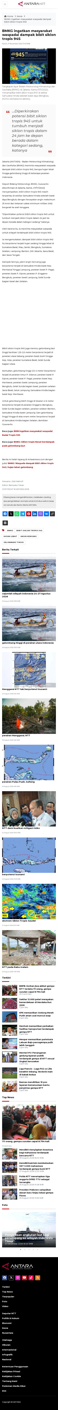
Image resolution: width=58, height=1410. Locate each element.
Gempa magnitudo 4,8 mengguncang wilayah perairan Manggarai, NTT (28, 734)
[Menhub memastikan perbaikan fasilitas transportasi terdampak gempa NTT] (9, 1030)
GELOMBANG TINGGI (14, 542)
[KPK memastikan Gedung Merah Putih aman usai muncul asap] (9, 1016)
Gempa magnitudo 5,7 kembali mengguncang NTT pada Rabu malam (28, 965)
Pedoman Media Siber (14, 1386)
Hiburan (6, 1345)
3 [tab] (29, 1249)
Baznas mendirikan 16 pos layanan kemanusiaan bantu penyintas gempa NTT (34, 1085)
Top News (8, 1097)
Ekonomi (6, 1323)
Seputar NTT (9, 1313)
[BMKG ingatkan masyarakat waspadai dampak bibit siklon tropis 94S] (29, 1122)
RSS (4, 1391)
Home (10, 16)
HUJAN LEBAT (10, 536)
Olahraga (7, 1340)
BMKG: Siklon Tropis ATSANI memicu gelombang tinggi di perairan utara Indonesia (28, 641)
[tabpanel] (29, 1230)
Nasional (6, 1359)
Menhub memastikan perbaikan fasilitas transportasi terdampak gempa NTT (36, 1029)
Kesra (20, 16)
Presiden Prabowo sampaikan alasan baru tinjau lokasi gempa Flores (36, 1193)
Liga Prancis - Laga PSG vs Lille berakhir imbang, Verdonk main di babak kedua (36, 1072)
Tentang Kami (9, 1381)
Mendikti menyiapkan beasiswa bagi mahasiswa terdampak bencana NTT (36, 1153)
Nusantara (7, 1333)
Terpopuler (8, 1296)
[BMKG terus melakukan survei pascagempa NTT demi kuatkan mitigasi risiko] (29, 808)
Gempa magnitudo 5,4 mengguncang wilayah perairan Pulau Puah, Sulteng (28, 780)
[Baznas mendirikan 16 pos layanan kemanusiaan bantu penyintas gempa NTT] (9, 1086)
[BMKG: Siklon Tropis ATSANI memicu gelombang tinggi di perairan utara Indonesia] (29, 623)
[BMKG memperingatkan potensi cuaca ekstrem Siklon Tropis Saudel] (29, 901)
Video (5, 1306)
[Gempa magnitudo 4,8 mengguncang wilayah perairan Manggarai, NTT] (29, 716)
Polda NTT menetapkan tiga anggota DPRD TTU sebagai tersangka (34, 1179)
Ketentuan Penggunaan (15, 1366)
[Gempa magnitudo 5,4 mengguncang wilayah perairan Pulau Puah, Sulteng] (29, 762)
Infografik (7, 1354)
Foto (5, 1205)
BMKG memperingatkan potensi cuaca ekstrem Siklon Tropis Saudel (24, 919)
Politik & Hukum (10, 1318)
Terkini (6, 977)
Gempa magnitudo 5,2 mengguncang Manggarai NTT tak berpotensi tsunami (24, 687)
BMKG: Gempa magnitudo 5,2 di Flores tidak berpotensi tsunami (27, 873)
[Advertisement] (29, 315)
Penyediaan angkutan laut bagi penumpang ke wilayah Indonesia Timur (29, 1238)
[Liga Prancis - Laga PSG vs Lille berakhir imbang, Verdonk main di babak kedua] (9, 1073)
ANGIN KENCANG (29, 536)
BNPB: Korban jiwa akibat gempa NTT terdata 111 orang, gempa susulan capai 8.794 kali (36, 989)
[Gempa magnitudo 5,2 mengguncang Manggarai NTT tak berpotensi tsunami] (29, 669)
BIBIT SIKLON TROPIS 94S (29, 530)
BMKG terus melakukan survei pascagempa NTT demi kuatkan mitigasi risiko (27, 826)
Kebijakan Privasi (11, 1371)
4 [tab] (33, 1249)
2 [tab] (24, 1249)
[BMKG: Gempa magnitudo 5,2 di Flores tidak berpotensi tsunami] (29, 855)
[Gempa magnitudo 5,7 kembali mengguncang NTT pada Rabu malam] (29, 947)
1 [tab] (20, 1249)
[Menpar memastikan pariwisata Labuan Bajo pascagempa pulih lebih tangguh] (9, 1043)
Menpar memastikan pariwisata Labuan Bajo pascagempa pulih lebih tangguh (36, 1042)
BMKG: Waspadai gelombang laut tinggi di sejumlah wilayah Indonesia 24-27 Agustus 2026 (26, 593)
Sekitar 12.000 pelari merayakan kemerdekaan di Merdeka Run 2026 (36, 1002)
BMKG (10, 530)
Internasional (9, 1350)
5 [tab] (37, 1249)
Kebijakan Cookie (11, 1376)
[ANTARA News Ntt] (32, 4)
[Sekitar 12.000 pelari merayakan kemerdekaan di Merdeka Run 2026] (9, 1003)
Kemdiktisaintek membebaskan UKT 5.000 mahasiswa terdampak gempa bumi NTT (36, 1166)
